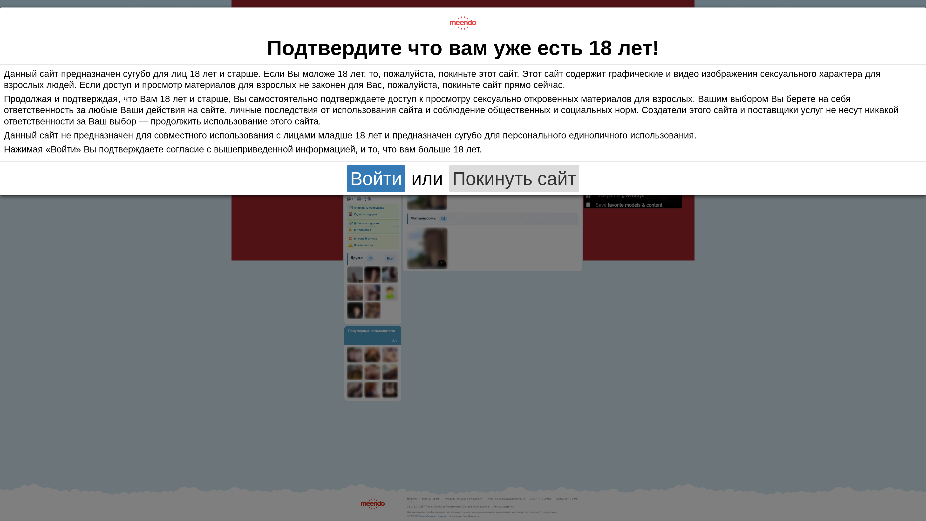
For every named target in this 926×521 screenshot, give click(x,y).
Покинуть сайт (514, 178)
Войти (376, 178)
